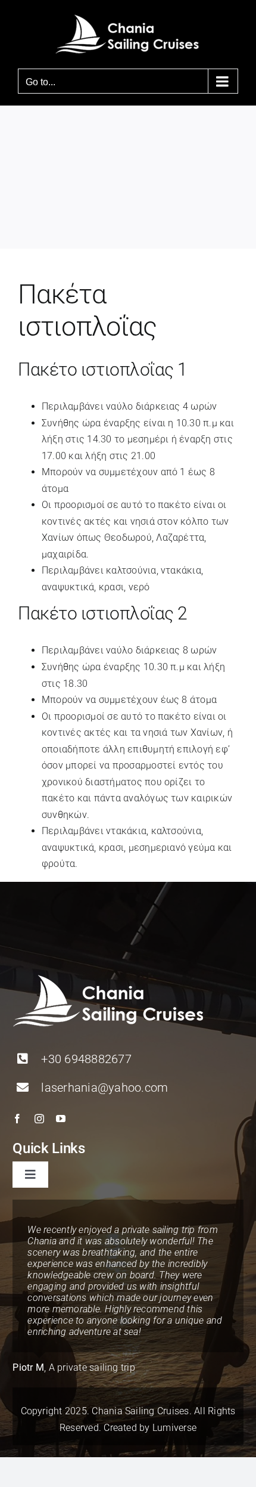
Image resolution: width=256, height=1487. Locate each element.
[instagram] (39, 1118)
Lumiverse (174, 1427)
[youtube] (60, 1118)
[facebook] (17, 1118)
